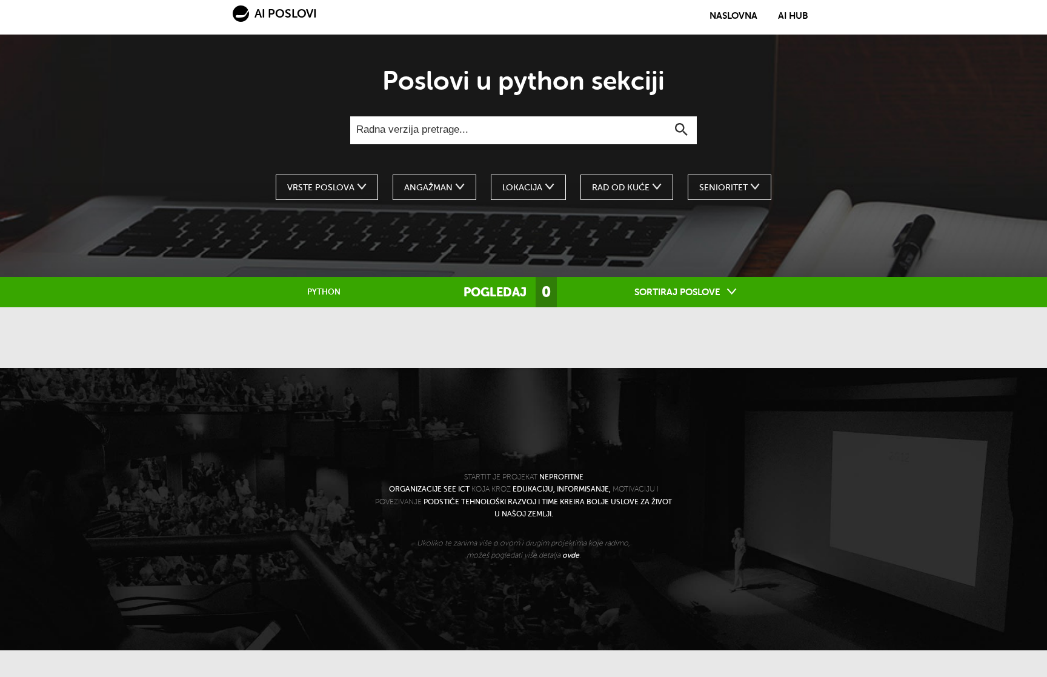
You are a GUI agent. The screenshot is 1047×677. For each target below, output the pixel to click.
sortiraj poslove (678, 292)
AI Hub (793, 15)
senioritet (724, 187)
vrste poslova (322, 187)
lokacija (523, 187)
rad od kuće (622, 187)
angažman (429, 187)
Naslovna (733, 15)
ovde (570, 555)
